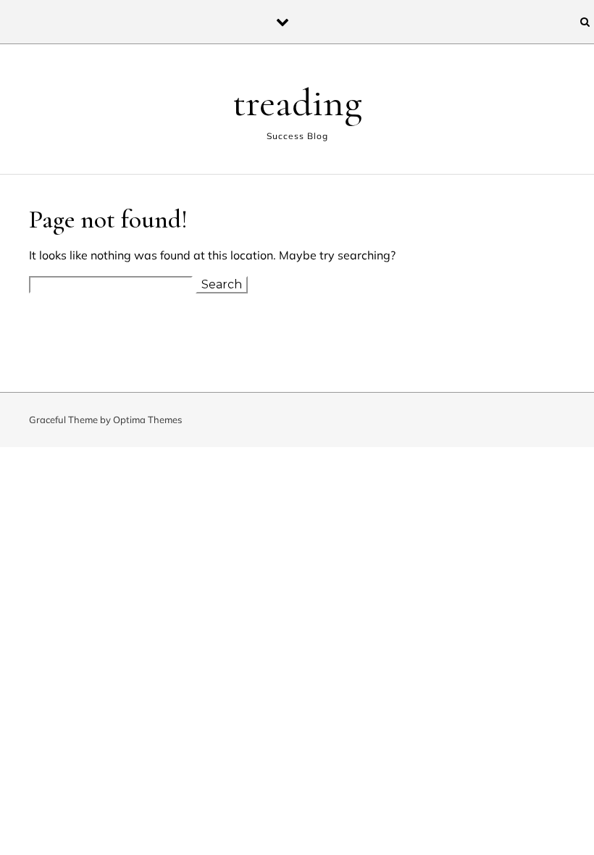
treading (297, 102)
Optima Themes (147, 419)
